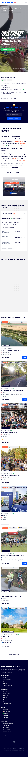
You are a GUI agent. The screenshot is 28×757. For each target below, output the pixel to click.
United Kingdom (12, 8)
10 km (8, 92)
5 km (4, 92)
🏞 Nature (5, 709)
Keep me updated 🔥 (14, 119)
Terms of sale (6, 733)
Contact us (6, 725)
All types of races (7, 685)
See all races (14, 654)
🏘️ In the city (6, 711)
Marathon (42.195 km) (9, 93)
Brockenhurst (11, 10)
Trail (4, 681)
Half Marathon (7, 679)
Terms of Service (7, 731)
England (19, 8)
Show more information (9, 98)
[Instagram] (14, 742)
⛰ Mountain (6, 715)
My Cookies (6, 727)
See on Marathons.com (9, 96)
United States (6, 693)
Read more (15, 167)
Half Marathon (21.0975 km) (18, 92)
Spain (4, 699)
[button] (14, 213)
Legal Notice (6, 735)
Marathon (5, 677)
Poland (5, 697)
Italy (4, 701)
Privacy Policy (6, 729)
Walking (5, 683)
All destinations (7, 703)
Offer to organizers (8, 723)
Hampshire (3, 10)
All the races (4, 8)
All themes (5, 717)
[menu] (26, 2)
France (4, 691)
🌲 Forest (5, 713)
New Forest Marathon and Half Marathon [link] (11, 12)
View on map (6, 87)
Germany (5, 695)
